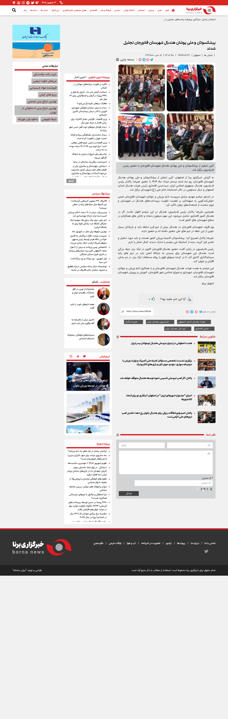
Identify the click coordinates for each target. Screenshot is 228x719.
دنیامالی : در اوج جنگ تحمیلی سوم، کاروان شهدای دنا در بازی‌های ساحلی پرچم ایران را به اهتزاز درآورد (87, 471)
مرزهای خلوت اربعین (44, 81)
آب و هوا (131, 543)
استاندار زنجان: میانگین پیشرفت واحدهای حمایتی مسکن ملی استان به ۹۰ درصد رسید (174, 19)
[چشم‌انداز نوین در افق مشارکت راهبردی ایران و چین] (103, 293)
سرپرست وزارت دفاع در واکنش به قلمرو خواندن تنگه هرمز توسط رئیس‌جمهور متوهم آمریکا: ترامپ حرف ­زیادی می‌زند (88, 239)
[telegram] (144, 59)
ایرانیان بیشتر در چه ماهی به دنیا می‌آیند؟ (87, 451)
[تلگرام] (28, 2)
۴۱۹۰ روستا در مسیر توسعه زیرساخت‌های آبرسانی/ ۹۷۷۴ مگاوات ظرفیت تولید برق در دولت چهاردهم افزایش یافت (87, 506)
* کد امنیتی (207, 478)
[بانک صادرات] (36, 32)
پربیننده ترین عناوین (99, 77)
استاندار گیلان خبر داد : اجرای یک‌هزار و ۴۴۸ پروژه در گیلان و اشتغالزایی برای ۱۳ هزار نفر (88, 95)
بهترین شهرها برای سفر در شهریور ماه (89, 231)
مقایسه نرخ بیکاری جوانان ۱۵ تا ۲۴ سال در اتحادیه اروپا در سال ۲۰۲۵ (88, 515)
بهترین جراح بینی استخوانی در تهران (39, 110)
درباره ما (195, 543)
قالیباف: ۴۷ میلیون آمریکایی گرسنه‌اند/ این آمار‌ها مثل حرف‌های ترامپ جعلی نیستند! (89, 204)
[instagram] (71, 357)
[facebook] (140, 59)
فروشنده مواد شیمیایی (43, 88)
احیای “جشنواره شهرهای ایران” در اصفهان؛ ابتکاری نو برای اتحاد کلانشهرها (159, 397)
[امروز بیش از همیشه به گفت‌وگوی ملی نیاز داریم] (103, 324)
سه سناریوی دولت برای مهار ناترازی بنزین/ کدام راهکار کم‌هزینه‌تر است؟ (87, 457)
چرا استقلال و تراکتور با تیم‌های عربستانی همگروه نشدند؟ (88, 496)
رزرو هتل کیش (47, 95)
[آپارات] (18, 2)
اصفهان (196, 55)
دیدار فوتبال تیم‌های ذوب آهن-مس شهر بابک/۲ (88, 128)
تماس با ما (210, 543)
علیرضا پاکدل (131, 322)
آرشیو (71, 181)
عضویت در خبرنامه (150, 543)
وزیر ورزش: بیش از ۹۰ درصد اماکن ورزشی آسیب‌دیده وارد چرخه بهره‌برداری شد (87, 214)
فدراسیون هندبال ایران (158, 322)
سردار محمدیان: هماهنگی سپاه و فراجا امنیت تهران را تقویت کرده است (89, 136)
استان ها (208, 55)
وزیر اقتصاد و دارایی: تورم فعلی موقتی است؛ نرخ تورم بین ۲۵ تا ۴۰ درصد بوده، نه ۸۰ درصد (88, 146)
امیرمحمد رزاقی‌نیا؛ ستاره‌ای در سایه (90, 162)
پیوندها (181, 543)
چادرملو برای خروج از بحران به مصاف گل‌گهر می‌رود (89, 156)
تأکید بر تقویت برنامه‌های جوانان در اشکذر (90, 86)
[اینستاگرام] (23, 2)
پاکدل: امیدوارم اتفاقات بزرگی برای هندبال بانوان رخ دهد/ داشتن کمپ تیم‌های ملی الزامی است (157, 415)
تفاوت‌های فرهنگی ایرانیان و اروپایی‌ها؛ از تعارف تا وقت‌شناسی (88, 480)
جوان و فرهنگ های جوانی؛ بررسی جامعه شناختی (88, 488)
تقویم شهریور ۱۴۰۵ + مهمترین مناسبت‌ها (87, 463)
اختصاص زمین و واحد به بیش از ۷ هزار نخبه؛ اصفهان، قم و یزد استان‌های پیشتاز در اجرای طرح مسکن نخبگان (88, 251)
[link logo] (201, 10)
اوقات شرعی (115, 543)
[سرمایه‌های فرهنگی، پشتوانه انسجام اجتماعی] (103, 339)
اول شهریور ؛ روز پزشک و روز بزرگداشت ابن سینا (89, 260)
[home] (173, 10)
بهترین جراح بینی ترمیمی (42, 101)
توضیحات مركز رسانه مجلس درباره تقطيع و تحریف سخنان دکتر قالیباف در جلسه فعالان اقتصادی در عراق (87, 270)
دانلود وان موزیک (28, 119)
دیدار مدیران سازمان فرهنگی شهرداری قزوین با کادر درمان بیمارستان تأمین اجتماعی (89, 111)
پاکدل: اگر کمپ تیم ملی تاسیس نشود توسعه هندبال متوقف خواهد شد (156, 378)
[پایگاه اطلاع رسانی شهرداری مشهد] (36, 50)
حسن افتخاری (202, 328)
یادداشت (105, 282)
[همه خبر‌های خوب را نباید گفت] (103, 309)
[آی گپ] (14, 2)
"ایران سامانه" (19, 570)
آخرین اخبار (80, 77)
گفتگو (95, 282)
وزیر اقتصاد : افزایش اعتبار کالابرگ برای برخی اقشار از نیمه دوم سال (89, 121)
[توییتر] (32, 2)
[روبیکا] (37, 2)
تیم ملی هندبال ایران (175, 328)
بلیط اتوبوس (49, 119)
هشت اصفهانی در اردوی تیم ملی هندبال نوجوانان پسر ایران (161, 343)
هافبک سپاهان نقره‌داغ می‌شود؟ (92, 103)
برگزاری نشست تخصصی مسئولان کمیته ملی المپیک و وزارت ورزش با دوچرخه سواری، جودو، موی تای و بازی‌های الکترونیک (157, 362)
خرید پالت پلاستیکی (44, 74)
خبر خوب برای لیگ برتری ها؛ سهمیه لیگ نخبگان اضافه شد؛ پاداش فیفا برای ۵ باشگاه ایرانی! (88, 223)
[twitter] (151, 59)
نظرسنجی (98, 543)
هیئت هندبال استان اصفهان (191, 322)
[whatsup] (147, 59)
